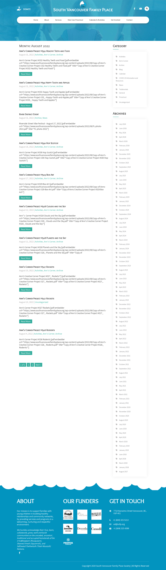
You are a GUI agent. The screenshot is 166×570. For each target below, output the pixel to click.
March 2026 (123, 141)
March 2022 (123, 343)
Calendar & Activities (97, 20)
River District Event (29, 114)
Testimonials (123, 89)
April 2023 (122, 287)
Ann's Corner (49, 54)
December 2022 (124, 304)
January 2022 (124, 351)
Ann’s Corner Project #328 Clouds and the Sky (42, 206)
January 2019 (124, 450)
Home (36, 20)
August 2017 (123, 472)
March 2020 (123, 442)
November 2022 (125, 309)
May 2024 (122, 231)
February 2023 (124, 296)
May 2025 (122, 184)
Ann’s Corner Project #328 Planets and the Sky (42, 238)
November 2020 (125, 411)
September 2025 (125, 167)
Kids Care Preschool (75, 20)
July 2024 (122, 223)
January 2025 (124, 201)
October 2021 (124, 364)
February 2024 (124, 244)
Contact (129, 20)
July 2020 (122, 424)
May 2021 (122, 386)
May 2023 (122, 283)
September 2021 (125, 369)
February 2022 (124, 347)
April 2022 (122, 339)
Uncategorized (41, 302)
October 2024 (124, 210)
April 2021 (122, 390)
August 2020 (123, 420)
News (45, 118)
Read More (25, 74)
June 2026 (123, 128)
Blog (121, 69)
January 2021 (124, 403)
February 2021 (124, 399)
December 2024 (124, 206)
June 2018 (122, 454)
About (46, 20)
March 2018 (123, 463)
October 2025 (124, 163)
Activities (39, 54)
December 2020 (124, 407)
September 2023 (125, 266)
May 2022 (122, 334)
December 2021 (124, 356)
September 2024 (125, 214)
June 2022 (123, 330)
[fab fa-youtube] (140, 8)
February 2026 (124, 146)
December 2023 (124, 253)
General (122, 93)
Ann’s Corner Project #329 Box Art (36, 174)
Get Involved (115, 20)
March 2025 (123, 193)
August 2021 (123, 373)
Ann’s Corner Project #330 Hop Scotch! (38, 143)
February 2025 (124, 197)
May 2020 (122, 433)
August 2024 (123, 218)
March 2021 (123, 394)
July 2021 (122, 377)
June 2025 (122, 180)
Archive (59, 54)
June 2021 (122, 381)
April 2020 (122, 437)
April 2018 (122, 459)
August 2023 (123, 270)
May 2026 (122, 133)
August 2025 (123, 171)
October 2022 (124, 313)
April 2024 (122, 236)
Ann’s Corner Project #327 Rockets (36, 267)
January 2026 (124, 150)
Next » (38, 364)
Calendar (122, 74)
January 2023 (124, 300)
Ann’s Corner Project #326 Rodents (37, 330)
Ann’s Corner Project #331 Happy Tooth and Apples (44, 82)
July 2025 (122, 176)
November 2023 (124, 257)
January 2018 (124, 467)
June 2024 (123, 227)
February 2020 (124, 446)
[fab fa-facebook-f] (134, 8)
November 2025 (124, 158)
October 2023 (124, 261)
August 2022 (123, 321)
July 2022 (122, 326)
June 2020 (123, 429)
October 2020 (124, 416)
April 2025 (122, 188)
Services (58, 20)
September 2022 (125, 317)
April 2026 (122, 137)
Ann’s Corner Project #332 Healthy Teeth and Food (44, 51)
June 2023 (122, 278)
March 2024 (123, 240)
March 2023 (123, 291)
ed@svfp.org (119, 524)
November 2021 (124, 360)
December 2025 (124, 154)
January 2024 (124, 248)
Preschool (122, 97)
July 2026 (122, 124)
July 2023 (122, 274)
